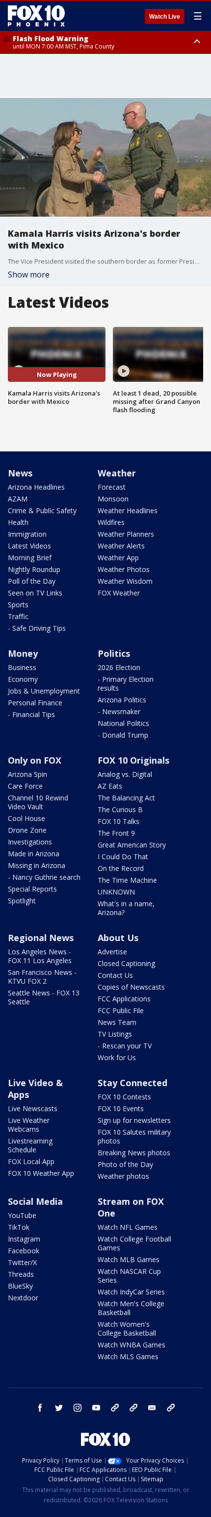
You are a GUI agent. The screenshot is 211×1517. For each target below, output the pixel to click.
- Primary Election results (126, 683)
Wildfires (111, 522)
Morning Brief (30, 557)
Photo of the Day (125, 1164)
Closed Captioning (126, 963)
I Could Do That (123, 856)
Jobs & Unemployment (44, 691)
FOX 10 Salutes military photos (134, 1136)
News (20, 473)
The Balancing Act (126, 797)
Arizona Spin (27, 774)
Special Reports (32, 889)
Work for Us (117, 1057)
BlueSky (20, 1286)
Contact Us (115, 975)
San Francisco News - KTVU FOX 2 (42, 977)
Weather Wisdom (125, 581)
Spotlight (22, 900)
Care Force (25, 786)
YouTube (22, 1215)
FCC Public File (121, 1010)
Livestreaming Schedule (30, 1145)
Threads (21, 1274)
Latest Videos (29, 545)
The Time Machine (127, 880)
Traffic (18, 616)
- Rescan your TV (125, 1045)
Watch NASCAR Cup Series (129, 1276)
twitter (59, 1408)
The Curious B (120, 809)
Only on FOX (34, 760)
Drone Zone (27, 830)
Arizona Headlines (36, 487)
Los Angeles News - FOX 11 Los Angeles (40, 956)
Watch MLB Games (128, 1259)
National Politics (123, 723)
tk (115, 1408)
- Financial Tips (31, 714)
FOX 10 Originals (133, 760)
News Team (117, 1022)
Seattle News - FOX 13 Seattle (43, 997)
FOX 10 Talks (118, 821)
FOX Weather (119, 592)
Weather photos (123, 1176)
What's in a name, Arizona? (126, 908)
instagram (77, 1408)
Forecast (112, 487)
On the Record (121, 868)
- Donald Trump (123, 735)
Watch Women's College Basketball (127, 1328)
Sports (18, 604)
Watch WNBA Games (131, 1344)
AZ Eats (110, 786)
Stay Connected (132, 1083)
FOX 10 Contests (124, 1096)
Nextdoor (23, 1297)
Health (18, 522)
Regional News (41, 938)
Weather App (118, 557)
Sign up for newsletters (134, 1120)
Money (23, 653)
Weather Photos (124, 569)
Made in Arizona (33, 853)
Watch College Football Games (134, 1243)
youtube (96, 1408)
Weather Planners (126, 534)
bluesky (133, 1408)
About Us (118, 938)
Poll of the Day (31, 581)
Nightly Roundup (34, 569)
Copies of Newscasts (131, 987)
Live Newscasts (32, 1108)
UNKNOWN (116, 891)
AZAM (17, 498)
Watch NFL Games (128, 1227)
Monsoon (113, 498)
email (152, 1408)
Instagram (24, 1238)
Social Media (35, 1201)
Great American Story (132, 844)
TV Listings (115, 1034)
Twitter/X (22, 1262)
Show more (29, 274)
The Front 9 (116, 833)
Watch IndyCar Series (131, 1291)
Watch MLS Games (128, 1356)
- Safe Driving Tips (37, 628)
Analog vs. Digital (125, 774)
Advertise (112, 951)
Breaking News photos (134, 1152)
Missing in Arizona (36, 865)
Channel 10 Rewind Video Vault (38, 802)
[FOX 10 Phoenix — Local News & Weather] (36, 15)
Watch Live (164, 16)
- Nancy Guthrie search (44, 877)
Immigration (27, 534)
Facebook (23, 1250)
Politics (114, 653)
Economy (23, 679)
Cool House (26, 818)
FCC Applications (124, 998)
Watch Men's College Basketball (131, 1308)
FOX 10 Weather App (41, 1173)
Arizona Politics (122, 699)
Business (22, 667)
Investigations (30, 841)
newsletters (171, 1408)
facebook (40, 1408)
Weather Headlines (128, 510)
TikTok (18, 1227)
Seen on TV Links (35, 592)
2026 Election (119, 667)
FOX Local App (31, 1161)
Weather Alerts (121, 545)
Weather (117, 473)
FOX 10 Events (121, 1108)
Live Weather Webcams (29, 1125)
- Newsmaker (119, 711)
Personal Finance (35, 702)
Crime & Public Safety (42, 510)
